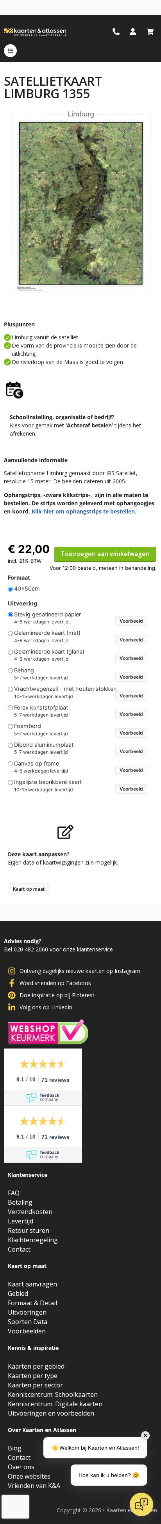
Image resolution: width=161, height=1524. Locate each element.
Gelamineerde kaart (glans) (49, 651)
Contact (19, 1249)
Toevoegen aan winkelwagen (105, 553)
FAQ (14, 1193)
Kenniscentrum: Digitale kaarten (55, 1404)
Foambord (27, 726)
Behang (24, 670)
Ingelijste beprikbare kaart (48, 782)
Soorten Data (27, 1321)
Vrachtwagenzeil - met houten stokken (65, 689)
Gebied (18, 1293)
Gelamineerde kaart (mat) (47, 633)
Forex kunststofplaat (41, 707)
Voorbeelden (27, 1331)
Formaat (19, 577)
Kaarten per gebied (36, 1366)
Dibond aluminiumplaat (43, 745)
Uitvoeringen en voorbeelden (51, 1413)
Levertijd (20, 1221)
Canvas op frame (36, 763)
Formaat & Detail (32, 1303)
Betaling (20, 1202)
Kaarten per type (32, 1375)
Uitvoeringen (27, 1312)
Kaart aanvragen (32, 1284)
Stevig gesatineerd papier (47, 614)
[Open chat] (141, 1504)
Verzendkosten (30, 1211)
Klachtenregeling (33, 1240)
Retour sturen (28, 1230)
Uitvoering (22, 603)
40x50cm (27, 588)
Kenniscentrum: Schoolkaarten (53, 1394)
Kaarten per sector (35, 1385)
